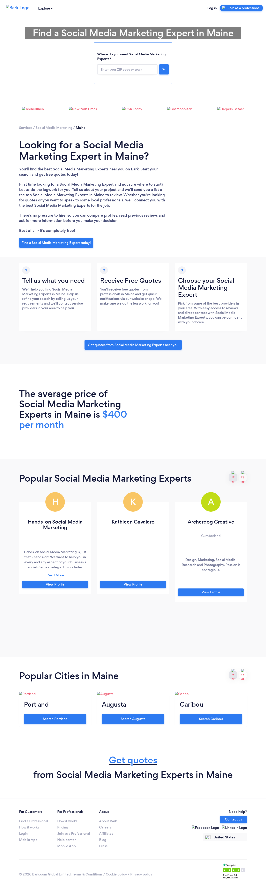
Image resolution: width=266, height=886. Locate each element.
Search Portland (55, 719)
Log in (212, 8)
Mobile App (28, 839)
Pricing (62, 827)
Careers (105, 827)
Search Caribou (211, 719)
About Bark (108, 821)
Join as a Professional (73, 833)
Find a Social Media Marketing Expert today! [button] (56, 242)
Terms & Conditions (87, 874)
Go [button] (164, 69)
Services (25, 127)
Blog (102, 839)
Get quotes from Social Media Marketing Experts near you (133, 345)
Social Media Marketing (54, 127)
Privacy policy (141, 874)
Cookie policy (116, 874)
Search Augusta (133, 719)
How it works (29, 827)
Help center (66, 839)
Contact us (233, 819)
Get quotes (133, 760)
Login (23, 833)
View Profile (55, 584)
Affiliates (106, 833)
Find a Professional (33, 821)
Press (103, 846)
